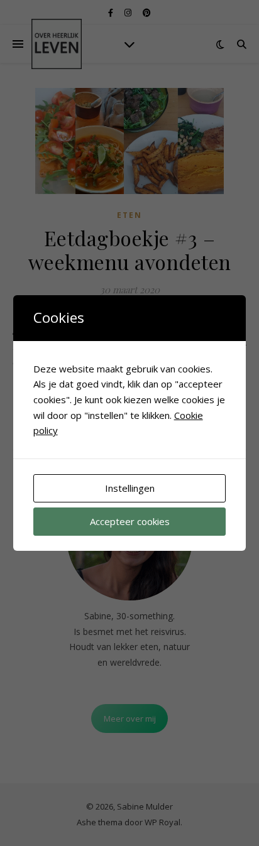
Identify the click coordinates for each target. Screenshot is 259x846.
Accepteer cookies (130, 521)
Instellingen (130, 488)
